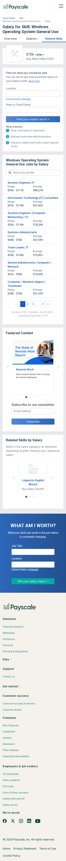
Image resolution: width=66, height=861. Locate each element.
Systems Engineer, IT (21, 182)
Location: (11, 88)
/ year (38, 54)
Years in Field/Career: (18, 104)
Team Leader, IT (18, 247)
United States (9, 18)
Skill (21, 18)
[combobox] (33, 94)
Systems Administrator (22, 232)
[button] (10, 38)
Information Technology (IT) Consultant (33, 197)
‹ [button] (8, 367)
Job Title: (17, 546)
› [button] (58, 367)
